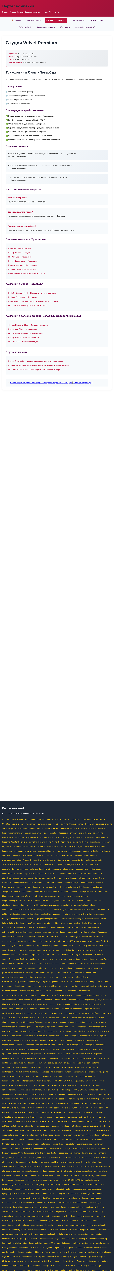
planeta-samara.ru (45, 959)
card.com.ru (58, 1076)
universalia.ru (84, 991)
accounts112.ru (78, 860)
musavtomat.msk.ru (41, 1144)
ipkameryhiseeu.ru (52, 1166)
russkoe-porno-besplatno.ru (14, 982)
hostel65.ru (98, 851)
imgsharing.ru (20, 986)
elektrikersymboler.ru (38, 1067)
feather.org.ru (26, 1265)
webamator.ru (8, 954)
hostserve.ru (63, 842)
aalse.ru (20, 945)
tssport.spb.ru (74, 1157)
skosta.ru (22, 1184)
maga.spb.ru (59, 1238)
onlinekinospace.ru (72, 1013)
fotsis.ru (23, 1103)
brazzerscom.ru (64, 896)
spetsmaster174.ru (35, 1166)
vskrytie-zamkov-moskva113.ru (75, 914)
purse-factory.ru (34, 887)
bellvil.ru (47, 1261)
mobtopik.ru (106, 1135)
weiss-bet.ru (48, 991)
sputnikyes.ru (54, 1067)
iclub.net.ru (101, 1117)
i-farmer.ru (75, 1175)
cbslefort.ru (96, 1198)
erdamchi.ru (67, 995)
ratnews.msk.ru (42, 1202)
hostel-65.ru (51, 842)
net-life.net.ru (7, 1031)
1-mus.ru (99, 882)
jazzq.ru (80, 1216)
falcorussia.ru (63, 1027)
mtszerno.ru (35, 1189)
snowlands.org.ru (55, 1184)
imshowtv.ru (79, 1135)
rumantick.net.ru (22, 1189)
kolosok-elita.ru (31, 1040)
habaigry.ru (24, 1072)
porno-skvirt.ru (102, 837)
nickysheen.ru (60, 1211)
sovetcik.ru (70, 1144)
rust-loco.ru (45, 1049)
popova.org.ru (20, 1261)
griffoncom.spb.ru (27, 1081)
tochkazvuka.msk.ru (10, 1108)
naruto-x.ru (21, 950)
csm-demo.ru (22, 869)
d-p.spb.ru (80, 1099)
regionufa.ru (36, 991)
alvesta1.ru (80, 1063)
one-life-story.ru (49, 860)
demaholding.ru (8, 945)
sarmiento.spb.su (42, 1045)
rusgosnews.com (38, 1054)
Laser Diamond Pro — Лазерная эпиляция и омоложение (33, 301)
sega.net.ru (6, 1256)
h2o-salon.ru (43, 1058)
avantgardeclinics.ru (76, 1207)
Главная (5, 12)
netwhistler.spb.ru (35, 1261)
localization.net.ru (95, 1189)
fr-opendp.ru (89, 1166)
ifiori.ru (101, 1162)
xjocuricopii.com (25, 1144)
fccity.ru (34, 1234)
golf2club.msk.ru (69, 1067)
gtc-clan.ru (93, 1256)
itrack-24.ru (89, 824)
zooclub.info (52, 1229)
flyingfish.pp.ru (8, 1193)
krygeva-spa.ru (22, 1049)
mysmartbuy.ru (60, 959)
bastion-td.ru (103, 1094)
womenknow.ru (91, 1252)
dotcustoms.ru (8, 963)
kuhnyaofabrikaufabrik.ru (84, 905)
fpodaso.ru (63, 833)
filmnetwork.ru (8, 1058)
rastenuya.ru (31, 824)
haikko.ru (34, 1072)
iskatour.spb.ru (88, 1045)
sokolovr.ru (85, 1004)
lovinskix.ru (18, 851)
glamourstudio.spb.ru (49, 1234)
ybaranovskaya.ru (84, 1144)
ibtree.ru (71, 1265)
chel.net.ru (34, 1049)
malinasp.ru (21, 1058)
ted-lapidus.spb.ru (47, 1171)
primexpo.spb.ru (71, 1036)
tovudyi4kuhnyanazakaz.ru (13, 918)
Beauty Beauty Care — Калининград (23, 337)
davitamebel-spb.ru (10, 1103)
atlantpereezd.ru (52, 828)
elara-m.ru (66, 1018)
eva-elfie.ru (52, 986)
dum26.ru (66, 1166)
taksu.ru (84, 982)
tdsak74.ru (92, 1031)
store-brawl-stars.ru (10, 878)
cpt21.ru (103, 1036)
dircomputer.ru (61, 1000)
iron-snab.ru (17, 1036)
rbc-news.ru (89, 837)
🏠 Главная (16, 20)
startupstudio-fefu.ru (90, 1013)
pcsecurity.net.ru (9, 1139)
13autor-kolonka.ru (19, 842)
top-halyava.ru (64, 860)
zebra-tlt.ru (31, 1013)
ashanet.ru (93, 959)
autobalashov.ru (28, 1018)
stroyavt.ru (67, 1031)
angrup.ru (45, 1085)
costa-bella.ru (29, 1036)
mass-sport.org (87, 1175)
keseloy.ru (83, 1238)
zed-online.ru (98, 900)
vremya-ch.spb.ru (66, 1162)
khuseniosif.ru (72, 1220)
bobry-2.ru (33, 1211)
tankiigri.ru (47, 1265)
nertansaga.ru (75, 954)
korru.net (30, 1045)
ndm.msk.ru (29, 1126)
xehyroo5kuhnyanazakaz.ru (13, 900)
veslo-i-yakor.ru (104, 986)
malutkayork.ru (56, 1058)
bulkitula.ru (49, 855)
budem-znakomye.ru (33, 833)
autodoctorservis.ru (79, 1027)
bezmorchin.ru (86, 1036)
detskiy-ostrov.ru (55, 1063)
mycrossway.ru (58, 1198)
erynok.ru (58, 1013)
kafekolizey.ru (89, 1117)
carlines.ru (103, 1108)
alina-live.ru (62, 1252)
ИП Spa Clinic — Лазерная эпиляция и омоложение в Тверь (34, 369)
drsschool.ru (105, 1126)
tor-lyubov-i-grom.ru (51, 950)
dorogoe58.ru (17, 1153)
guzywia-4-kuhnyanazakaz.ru (75, 909)
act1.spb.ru (60, 1112)
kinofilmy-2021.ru (9, 1004)
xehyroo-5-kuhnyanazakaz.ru (40, 909)
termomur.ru (31, 995)
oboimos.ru (7, 1162)
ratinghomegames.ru (10, 1157)
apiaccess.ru (57, 1126)
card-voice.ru (50, 941)
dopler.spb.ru (104, 1121)
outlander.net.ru (46, 1238)
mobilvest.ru (50, 1094)
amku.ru (105, 1261)
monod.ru (6, 1229)
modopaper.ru (20, 968)
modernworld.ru (100, 1171)
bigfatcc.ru (6, 846)
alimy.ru (102, 1090)
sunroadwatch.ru (9, 1202)
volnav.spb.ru (102, 1072)
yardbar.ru (76, 1243)
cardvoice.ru (7, 968)
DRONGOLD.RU (48, 1175)
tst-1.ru (39, 864)
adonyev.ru (77, 837)
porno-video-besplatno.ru (13, 977)
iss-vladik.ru (68, 1261)
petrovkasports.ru (94, 968)
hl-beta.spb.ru (69, 1049)
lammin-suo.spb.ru (72, 1045)
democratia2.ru (62, 1175)
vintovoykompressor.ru (12, 1022)
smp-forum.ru (90, 1094)
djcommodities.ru (69, 963)
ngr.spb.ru (25, 1054)
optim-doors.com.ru (21, 1162)
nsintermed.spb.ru (52, 1216)
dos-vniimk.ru (105, 1252)
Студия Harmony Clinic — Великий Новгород (28, 325)
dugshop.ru (57, 1049)
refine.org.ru (17, 1229)
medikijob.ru (37, 1130)
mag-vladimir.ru (63, 1243)
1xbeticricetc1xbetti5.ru (66, 873)
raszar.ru (56, 914)
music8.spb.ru (71, 1085)
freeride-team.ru (76, 824)
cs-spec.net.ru (46, 1180)
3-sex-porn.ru (8, 887)
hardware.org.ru (9, 1085)
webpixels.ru (7, 1216)
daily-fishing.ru (48, 1189)
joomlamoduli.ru (64, 1202)
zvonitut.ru (44, 1009)
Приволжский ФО (78, 20)
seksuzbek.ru (7, 837)
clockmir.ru (72, 1211)
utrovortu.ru (42, 1018)
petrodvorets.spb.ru (34, 1216)
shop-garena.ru (8, 860)
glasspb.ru (6, 855)
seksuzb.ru (31, 918)
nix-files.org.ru (8, 1067)
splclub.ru (30, 973)
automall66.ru (49, 1243)
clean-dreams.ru (25, 1000)
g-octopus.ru (91, 945)
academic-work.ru (80, 1202)
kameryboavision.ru (10, 1081)
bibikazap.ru (7, 1261)
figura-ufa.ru (50, 1252)
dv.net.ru (16, 1256)
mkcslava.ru (91, 1018)
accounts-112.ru (8, 869)
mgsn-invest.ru (61, 1247)
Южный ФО (65, 27)
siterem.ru (48, 1117)
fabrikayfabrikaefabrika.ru (38, 900)
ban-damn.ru (20, 887)
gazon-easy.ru (8, 1121)
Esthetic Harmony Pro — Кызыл (22, 269)
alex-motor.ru (35, 1112)
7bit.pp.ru (26, 1076)
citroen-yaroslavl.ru (26, 1202)
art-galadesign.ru (39, 1099)
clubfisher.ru (43, 995)
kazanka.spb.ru (71, 1076)
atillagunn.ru (40, 873)
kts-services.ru (27, 878)
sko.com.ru (107, 1099)
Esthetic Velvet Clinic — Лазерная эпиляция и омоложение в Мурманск (39, 365)
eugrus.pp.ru (42, 1036)
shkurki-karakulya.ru (97, 1022)
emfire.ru (73, 833)
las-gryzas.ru (94, 1261)
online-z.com (7, 1094)
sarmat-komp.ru (51, 1022)
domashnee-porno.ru (37, 986)
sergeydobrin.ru (99, 1103)
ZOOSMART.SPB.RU (10, 1130)
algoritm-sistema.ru (93, 1009)
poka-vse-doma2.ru (38, 869)
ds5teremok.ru (22, 1193)
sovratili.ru (44, 837)
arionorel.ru (60, 1220)
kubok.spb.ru (94, 1085)
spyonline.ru (37, 1090)
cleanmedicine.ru (77, 973)
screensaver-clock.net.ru (84, 1072)
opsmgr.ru (61, 864)
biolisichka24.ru (57, 1009)
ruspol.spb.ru (76, 1166)
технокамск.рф (79, 1229)
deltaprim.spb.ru (71, 1058)
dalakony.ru (25, 1130)
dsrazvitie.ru (87, 1153)
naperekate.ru (66, 905)
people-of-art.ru (27, 1108)
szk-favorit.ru (91, 1108)
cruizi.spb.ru (100, 1216)
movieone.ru (85, 950)
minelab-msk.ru (52, 891)
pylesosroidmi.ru (80, 1256)
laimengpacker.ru (31, 1153)
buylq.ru (100, 1207)
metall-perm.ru (17, 1126)
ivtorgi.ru (92, 1162)
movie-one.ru (67, 945)
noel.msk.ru (91, 1207)
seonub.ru (34, 1009)
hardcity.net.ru (100, 1153)
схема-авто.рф (23, 1085)
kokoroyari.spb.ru (45, 1103)
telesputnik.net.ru (54, 1256)
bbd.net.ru (61, 1094)
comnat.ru (6, 1076)
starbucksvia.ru (28, 846)
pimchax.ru (6, 905)
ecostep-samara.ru (67, 1099)
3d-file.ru (51, 873)
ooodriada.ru (104, 1229)
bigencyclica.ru (8, 1045)
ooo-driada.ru (100, 1112)
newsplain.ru (100, 963)
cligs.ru (102, 1256)
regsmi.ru (98, 1054)
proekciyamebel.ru (39, 1148)
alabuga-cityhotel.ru (26, 828)
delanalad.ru (88, 954)
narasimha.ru (54, 963)
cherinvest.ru (41, 1063)
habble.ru (17, 846)
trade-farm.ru (104, 959)
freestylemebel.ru (9, 1247)
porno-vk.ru (33, 837)
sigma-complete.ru (84, 1171)
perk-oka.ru (80, 945)
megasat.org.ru (79, 1189)
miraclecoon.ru (75, 851)
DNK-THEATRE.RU (75, 1180)
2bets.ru (101, 1018)
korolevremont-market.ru (12, 833)
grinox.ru (34, 1121)
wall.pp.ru (67, 1256)
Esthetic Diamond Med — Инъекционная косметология (32, 293)
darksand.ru (27, 891)
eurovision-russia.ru (46, 824)
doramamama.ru (81, 995)
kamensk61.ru (40, 1229)
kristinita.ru (48, 1000)
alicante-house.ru (93, 1247)
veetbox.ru (51, 819)
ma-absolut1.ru (21, 954)
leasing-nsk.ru (89, 1193)
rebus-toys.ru (39, 891)
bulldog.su (18, 1238)
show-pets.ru (30, 851)
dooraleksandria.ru (55, 882)
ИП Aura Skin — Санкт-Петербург (23, 342)
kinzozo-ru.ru (103, 1031)
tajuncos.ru (80, 968)
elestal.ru (63, 846)
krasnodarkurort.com (63, 1135)
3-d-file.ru (6, 864)
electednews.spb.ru (10, 1265)
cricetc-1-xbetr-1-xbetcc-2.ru (29, 860)
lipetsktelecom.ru (96, 914)
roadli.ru (32, 959)
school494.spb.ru (84, 1049)
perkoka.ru (55, 945)
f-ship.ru (88, 1054)
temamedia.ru (71, 1198)
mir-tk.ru (93, 909)
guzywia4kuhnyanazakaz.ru (48, 918)
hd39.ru (100, 1193)
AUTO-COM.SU (80, 1090)
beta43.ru (29, 1207)
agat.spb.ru (79, 1081)
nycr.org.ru (44, 1162)
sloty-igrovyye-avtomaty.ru (61, 977)
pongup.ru (87, 851)
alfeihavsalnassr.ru (55, 968)
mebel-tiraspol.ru (9, 1225)
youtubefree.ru (8, 959)
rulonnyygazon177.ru (66, 941)
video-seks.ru (33, 914)
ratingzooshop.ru (43, 1126)
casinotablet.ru (71, 991)
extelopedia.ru (57, 1045)
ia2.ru (96, 1036)
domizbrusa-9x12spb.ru (100, 941)
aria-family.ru (21, 959)
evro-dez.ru (97, 950)
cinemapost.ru (63, 819)
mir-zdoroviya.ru (22, 1117)
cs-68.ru (57, 909)
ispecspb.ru (7, 1040)
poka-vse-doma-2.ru (95, 860)
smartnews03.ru (44, 851)
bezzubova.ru (42, 1108)
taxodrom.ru (75, 1153)
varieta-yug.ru (95, 869)
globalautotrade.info (72, 1126)
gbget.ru (42, 968)
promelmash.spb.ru (10, 1234)
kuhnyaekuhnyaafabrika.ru (96, 918)
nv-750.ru (51, 954)
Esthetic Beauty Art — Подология (22, 297)
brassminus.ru (90, 1148)
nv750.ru (81, 963)
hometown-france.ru (64, 855)
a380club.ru (30, 945)
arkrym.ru (38, 1000)
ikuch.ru (35, 1162)
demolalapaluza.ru (26, 1004)
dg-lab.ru (36, 1085)
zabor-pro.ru (103, 1148)
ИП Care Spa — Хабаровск (19, 257)
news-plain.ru (62, 954)
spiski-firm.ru (54, 1018)
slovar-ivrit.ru (91, 973)
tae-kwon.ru (45, 1040)
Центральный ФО (34, 20)
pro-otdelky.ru (85, 833)
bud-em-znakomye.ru (70, 828)
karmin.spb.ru (8, 1243)
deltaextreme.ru (29, 1198)
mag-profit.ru (63, 1193)
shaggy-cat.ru (49, 864)
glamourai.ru (78, 1148)
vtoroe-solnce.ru (46, 1211)
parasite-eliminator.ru (66, 1171)
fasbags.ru (62, 887)
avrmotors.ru (24, 1099)
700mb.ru (39, 1252)
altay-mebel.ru (60, 1180)
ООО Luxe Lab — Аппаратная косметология (27, 305)
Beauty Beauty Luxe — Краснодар (23, 261)
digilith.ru (47, 982)
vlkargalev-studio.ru (25, 1252)
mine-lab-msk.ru (87, 882)
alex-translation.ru (58, 1207)
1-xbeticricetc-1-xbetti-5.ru (86, 855)
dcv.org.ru (22, 1166)
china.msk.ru (7, 1238)
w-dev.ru (80, 1054)
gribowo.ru (30, 855)
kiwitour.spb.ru (88, 1243)
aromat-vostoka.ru (23, 1094)
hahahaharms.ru (19, 864)
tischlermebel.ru (35, 1243)
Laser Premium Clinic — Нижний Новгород (26, 273)
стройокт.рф (97, 1211)
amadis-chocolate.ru (79, 1022)
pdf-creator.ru (93, 1063)
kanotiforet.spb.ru (9, 1027)
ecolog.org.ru (38, 1027)
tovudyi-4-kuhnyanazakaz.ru (44, 896)
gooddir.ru (98, 1058)
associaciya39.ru (56, 1036)
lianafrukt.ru (18, 1207)
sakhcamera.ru (35, 1031)
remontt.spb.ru (50, 1130)
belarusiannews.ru (75, 1252)
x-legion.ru (72, 878)
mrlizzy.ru (84, 1184)
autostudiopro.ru (9, 828)
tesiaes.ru (47, 1076)
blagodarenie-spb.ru (10, 896)
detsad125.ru (7, 1117)
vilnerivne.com (21, 1211)
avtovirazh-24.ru (68, 1216)
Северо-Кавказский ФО (85, 27)
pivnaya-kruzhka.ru (103, 1000)
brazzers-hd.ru (19, 905)
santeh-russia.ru (68, 1139)
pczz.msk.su (19, 1216)
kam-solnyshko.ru (103, 1166)
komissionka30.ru (49, 1193)
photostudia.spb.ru (65, 1130)
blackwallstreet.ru (103, 1157)
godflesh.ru (7, 1013)
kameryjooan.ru (77, 1121)
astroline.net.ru (48, 1112)
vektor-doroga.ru (76, 846)
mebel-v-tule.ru (92, 1135)
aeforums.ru (82, 1067)
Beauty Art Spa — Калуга (19, 252)
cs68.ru (5, 914)
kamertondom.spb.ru (97, 1027)
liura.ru (107, 851)
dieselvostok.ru (53, 1054)
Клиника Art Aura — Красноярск (22, 265)
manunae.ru (33, 968)
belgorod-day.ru (34, 982)
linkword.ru (19, 1180)
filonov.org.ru (65, 1229)
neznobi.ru (106, 842)
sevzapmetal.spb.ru (30, 1171)
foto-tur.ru (63, 986)
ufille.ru (15, 819)
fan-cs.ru (56, 1139)
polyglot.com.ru (73, 1112)
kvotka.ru (6, 1036)
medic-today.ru (73, 982)
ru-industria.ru (19, 1013)
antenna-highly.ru (72, 882)
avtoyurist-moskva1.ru (95, 1081)
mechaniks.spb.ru (92, 1180)
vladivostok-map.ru (18, 914)
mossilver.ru (75, 1103)
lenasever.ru (7, 851)
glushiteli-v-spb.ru (63, 1189)
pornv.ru (40, 828)
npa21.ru (54, 1162)
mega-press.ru (99, 819)
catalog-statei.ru (9, 1166)
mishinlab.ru (95, 842)
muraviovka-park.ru (97, 995)
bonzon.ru (57, 1261)
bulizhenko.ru (7, 1189)
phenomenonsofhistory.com (33, 1256)
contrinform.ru (76, 1225)
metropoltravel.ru (88, 986)
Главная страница (82, 383)
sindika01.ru (7, 882)
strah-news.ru (62, 824)
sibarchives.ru (104, 945)
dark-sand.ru (40, 878)
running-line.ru (8, 1049)
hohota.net (93, 1090)
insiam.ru (69, 1040)
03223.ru (6, 819)
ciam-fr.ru (75, 819)
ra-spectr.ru (92, 1229)
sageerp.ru (63, 1153)
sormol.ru (33, 842)
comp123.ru (95, 982)
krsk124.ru (83, 1085)
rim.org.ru (67, 1148)
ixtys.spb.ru (25, 1234)
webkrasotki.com (26, 1063)
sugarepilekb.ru (22, 1121)
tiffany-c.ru (52, 1099)
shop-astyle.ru (51, 1225)
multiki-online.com (10, 1063)
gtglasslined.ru (55, 1157)
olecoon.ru (54, 837)
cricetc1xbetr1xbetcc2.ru (12, 873)
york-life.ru (40, 973)
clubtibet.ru (54, 1108)
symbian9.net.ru (84, 1139)
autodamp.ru (42, 963)
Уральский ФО (97, 20)
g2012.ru (31, 864)
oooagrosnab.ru (50, 833)
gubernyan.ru (41, 1157)
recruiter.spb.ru (57, 1085)
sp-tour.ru (47, 1139)
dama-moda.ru (8, 1175)
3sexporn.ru (7, 891)
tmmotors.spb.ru (9, 1144)
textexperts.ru (88, 1000)
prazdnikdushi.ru (38, 819)
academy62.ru (103, 1130)
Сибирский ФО (25, 27)
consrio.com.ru (57, 1040)
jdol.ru (76, 1004)
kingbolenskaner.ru (19, 1112)
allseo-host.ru (68, 869)
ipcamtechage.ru (9, 1184)
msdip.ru (68, 1004)
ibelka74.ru (106, 1247)
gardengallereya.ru (10, 1135)
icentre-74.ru (76, 1193)
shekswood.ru (21, 1243)
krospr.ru (6, 842)
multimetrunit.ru (34, 1139)
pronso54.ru (104, 846)
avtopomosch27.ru (37, 954)
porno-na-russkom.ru (79, 842)
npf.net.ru (16, 1076)
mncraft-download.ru (74, 1009)
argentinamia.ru (43, 945)
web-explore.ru (18, 824)
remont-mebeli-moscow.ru (13, 995)
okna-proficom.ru (45, 1013)
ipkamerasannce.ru (77, 1247)
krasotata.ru (24, 819)
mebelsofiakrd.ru (97, 1184)
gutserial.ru (88, 1225)
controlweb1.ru (80, 1031)
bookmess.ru (7, 1180)
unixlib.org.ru (96, 1265)
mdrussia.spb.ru (101, 1225)
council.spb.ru (59, 1117)
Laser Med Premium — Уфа (19, 248)
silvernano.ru (52, 846)
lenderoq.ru (86, 1103)
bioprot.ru (17, 1198)
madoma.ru (69, 968)
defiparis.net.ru (81, 1261)
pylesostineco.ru (46, 1121)
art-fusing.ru (84, 1198)
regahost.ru (18, 1040)
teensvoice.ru (7, 986)
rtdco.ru (99, 936)
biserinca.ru (48, 1135)
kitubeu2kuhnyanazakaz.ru (47, 905)
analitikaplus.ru (24, 1090)
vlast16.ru (20, 1045)
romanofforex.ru (9, 1090)
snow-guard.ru (82, 941)
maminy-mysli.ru (47, 1220)
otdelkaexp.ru (38, 1094)
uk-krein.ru (28, 1229)
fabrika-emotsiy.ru (44, 1081)
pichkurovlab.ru (58, 982)
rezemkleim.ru (8, 1009)
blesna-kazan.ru (61, 1103)
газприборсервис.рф (98, 1238)
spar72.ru (37, 1265)
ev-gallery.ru (72, 864)
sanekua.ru (6, 1207)
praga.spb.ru (50, 1027)
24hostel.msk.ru (68, 1054)
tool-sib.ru (22, 1139)
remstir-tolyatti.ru (56, 1004)
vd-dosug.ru (66, 837)
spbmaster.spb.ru (81, 1234)
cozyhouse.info (8, 1252)
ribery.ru (64, 973)
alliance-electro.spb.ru (52, 1031)
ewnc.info (68, 1072)
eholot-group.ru (23, 1175)
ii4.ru (65, 1157)
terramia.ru (91, 1130)
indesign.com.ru (102, 1243)
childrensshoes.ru (71, 1184)
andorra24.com (88, 1157)
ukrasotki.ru (98, 833)
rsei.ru (35, 1247)
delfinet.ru (41, 846)
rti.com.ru (24, 1135)
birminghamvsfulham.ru (33, 1022)
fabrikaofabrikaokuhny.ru (72, 918)
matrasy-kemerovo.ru (78, 959)
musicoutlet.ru (96, 1234)
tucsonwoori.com (41, 1207)
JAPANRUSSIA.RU (22, 1148)
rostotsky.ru (25, 991)
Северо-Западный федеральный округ (25, 12)
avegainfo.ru (80, 1040)
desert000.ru (81, 1162)
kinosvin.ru (31, 1058)
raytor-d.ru (29, 873)
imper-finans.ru (55, 1148)
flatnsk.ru (6, 1112)
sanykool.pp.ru (83, 1265)
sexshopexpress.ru (104, 824)
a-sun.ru (30, 1184)
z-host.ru (31, 905)
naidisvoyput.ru (46, 1247)
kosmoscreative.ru (10, 1099)
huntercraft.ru (84, 1211)
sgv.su (106, 1058)
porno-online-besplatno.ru (13, 973)
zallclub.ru (93, 1067)
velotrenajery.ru (91, 846)
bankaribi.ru (46, 914)
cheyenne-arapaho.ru (11, 1171)
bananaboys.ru (96, 1202)
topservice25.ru (27, 1157)
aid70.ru (5, 1126)
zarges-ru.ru (106, 1013)
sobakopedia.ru (46, 1072)
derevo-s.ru (63, 1225)
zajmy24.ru (25, 896)
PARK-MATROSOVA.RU (63, 1081)
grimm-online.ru (31, 1238)
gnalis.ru (39, 855)
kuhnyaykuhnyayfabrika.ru (13, 923)
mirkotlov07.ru (44, 1198)
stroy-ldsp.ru (41, 1184)
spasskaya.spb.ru (9, 1220)
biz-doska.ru (74, 986)
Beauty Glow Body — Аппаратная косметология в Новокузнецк (35, 361)
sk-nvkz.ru (35, 1175)
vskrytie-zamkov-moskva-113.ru (64, 900)
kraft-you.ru (86, 819)
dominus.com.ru (60, 1265)
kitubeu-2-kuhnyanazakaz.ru (14, 909)
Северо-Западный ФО (55, 20)
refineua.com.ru (32, 1180)
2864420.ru (103, 891)
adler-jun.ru (73, 887)
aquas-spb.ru (7, 1211)
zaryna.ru (59, 991)
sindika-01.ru (52, 878)
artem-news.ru (35, 1135)
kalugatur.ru (37, 1076)
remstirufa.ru (55, 995)
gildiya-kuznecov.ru (87, 1076)
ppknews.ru (98, 1144)
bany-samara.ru (25, 1247)
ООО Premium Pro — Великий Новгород (25, 333)
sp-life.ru (63, 878)
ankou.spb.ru (69, 1063)
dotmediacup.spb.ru (88, 1220)
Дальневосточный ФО (46, 27)
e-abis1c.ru (97, 873)
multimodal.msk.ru (10, 1072)
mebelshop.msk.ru (75, 1094)
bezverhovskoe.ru (90, 1126)
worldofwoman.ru (9, 1000)
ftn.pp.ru (5, 1153)
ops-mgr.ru (93, 864)
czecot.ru (89, 1216)
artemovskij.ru (92, 1121)
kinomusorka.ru (78, 1018)
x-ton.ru (90, 963)
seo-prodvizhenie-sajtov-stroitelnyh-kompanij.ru (22, 941)
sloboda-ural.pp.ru (64, 1090)
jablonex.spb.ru (102, 1175)
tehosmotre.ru (82, 869)
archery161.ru (92, 1040)
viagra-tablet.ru (49, 887)
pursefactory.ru (34, 950)
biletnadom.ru (85, 900)
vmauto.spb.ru (37, 1225)
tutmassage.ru (25, 1027)
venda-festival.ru (21, 882)
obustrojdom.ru (58, 1144)
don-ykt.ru (105, 982)
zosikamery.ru (49, 1090)
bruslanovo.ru (36, 1117)
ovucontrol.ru (43, 977)
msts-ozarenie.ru (62, 1121)
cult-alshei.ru (7, 1148)
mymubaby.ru (98, 1049)
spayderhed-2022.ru (70, 950)
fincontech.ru (96, 887)
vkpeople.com (33, 1220)
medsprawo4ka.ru (80, 896)
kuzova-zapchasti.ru (48, 1153)
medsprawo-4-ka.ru (88, 891)
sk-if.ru (53, 1202)
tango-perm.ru (86, 1058)
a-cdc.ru (83, 828)
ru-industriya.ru (81, 977)
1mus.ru (17, 891)
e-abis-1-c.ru (98, 878)
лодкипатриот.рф (74, 1117)
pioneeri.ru (64, 1022)
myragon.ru (80, 1130)
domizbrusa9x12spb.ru (25, 963)
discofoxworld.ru (60, 851)
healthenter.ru (74, 1000)
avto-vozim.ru (21, 1031)
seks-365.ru (31, 977)
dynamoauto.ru (78, 1108)
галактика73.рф (94, 1099)
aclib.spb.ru (35, 1193)
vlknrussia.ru (103, 909)
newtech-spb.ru (98, 1004)
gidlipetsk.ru (87, 1112)
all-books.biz (23, 1225)
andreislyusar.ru (8, 950)
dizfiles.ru (99, 954)
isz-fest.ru (58, 1072)
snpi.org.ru (100, 1045)
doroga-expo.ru (53, 973)
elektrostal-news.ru (97, 828)
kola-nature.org (65, 1234)
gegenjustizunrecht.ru (11, 1018)
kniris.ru (21, 1220)
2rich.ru (41, 842)
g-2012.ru (83, 864)
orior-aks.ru (65, 1108)
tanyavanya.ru (41, 1004)
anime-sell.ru (71, 1238)
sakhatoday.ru (22, 1067)
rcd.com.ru (6, 1198)
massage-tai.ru (22, 1009)
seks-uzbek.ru (21, 837)
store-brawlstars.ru (38, 882)
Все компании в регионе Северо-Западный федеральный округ (41, 383)
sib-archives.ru (85, 878)
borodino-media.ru (10, 991)
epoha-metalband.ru (10, 1054)
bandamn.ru (84, 887)
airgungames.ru (54, 869)
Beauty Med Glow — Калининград (22, 329)
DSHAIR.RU (97, 1139)
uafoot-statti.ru (84, 873)
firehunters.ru (18, 855)
